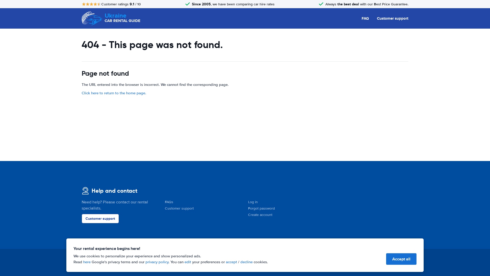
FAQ (365, 18)
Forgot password (261, 208)
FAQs (169, 202)
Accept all (401, 259)
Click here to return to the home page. (114, 93)
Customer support (392, 18)
